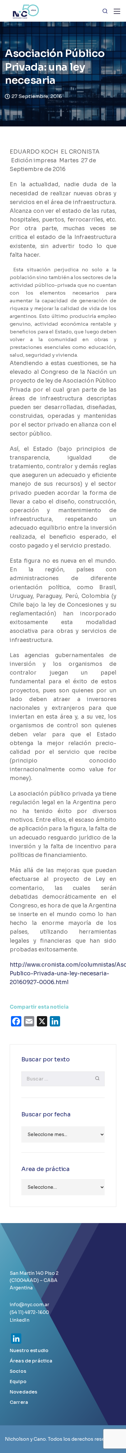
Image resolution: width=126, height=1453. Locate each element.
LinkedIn (19, 1320)
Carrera (19, 1402)
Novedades (23, 1392)
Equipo (18, 1381)
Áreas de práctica (31, 1361)
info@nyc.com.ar (29, 1304)
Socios (18, 1371)
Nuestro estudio (29, 1350)
